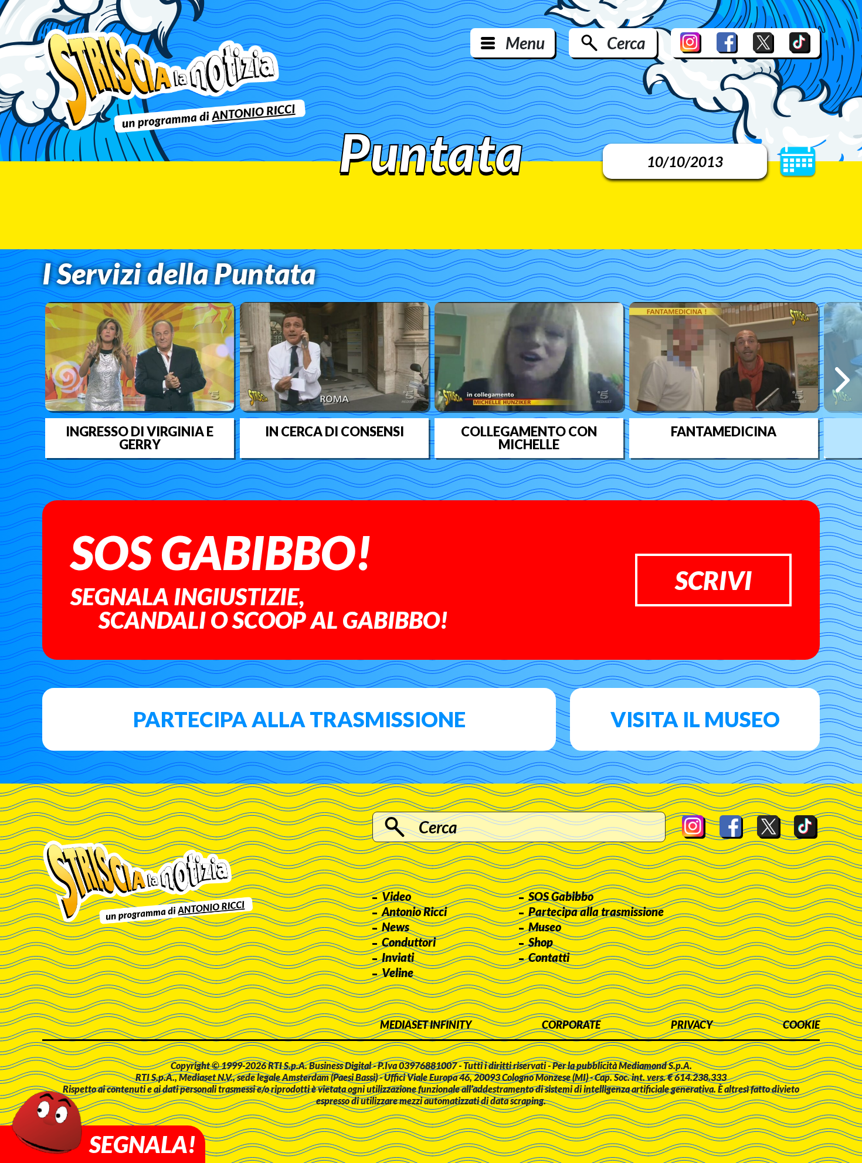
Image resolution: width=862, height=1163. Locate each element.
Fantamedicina (723, 431)
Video (396, 896)
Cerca (626, 43)
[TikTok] (799, 42)
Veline (397, 972)
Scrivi (713, 580)
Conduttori (409, 942)
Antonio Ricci (414, 911)
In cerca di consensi (334, 431)
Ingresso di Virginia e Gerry (139, 438)
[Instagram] (690, 42)
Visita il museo (695, 719)
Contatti (548, 957)
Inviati (398, 957)
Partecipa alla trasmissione (299, 719)
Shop (540, 942)
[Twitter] (763, 42)
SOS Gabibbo (560, 896)
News (395, 927)
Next (842, 379)
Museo (544, 927)
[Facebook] (727, 42)
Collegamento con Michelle (529, 438)
